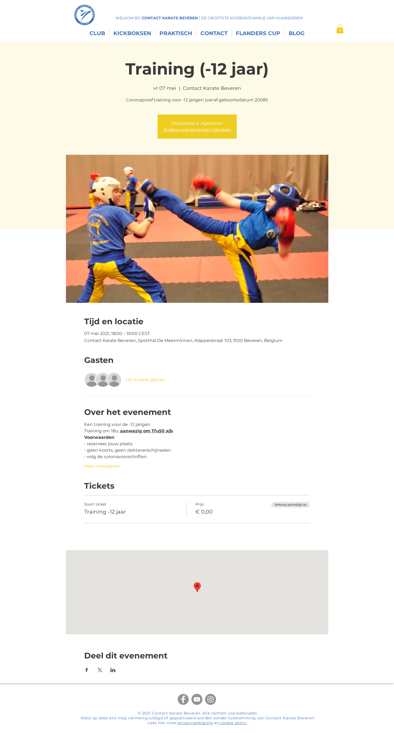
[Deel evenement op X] (99, 670)
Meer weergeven (102, 466)
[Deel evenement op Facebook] (86, 670)
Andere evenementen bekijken (197, 129)
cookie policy (233, 722)
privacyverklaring (195, 722)
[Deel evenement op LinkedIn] (113, 670)
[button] (340, 28)
